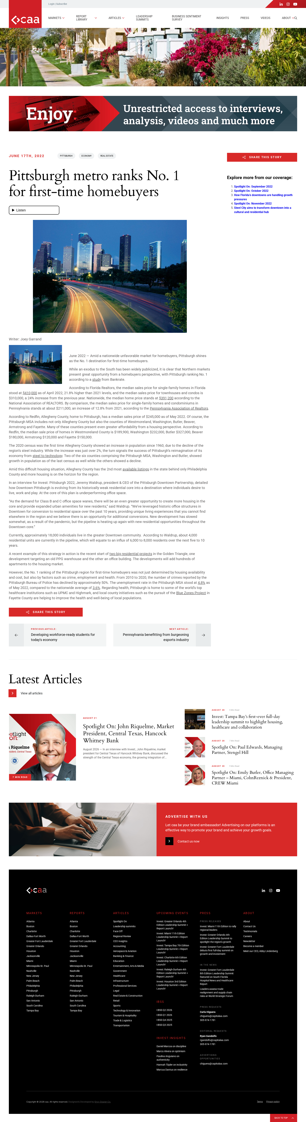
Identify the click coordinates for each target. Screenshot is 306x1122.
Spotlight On (120, 921)
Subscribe (61, 3)
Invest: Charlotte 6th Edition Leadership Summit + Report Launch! (172, 961)
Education (118, 961)
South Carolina (34, 1005)
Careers (247, 936)
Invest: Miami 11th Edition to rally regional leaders (218, 928)
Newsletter (249, 941)
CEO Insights (120, 941)
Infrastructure (121, 980)
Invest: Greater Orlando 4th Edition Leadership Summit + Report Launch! (172, 925)
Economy (86, 156)
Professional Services (125, 985)
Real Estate (106, 156)
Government (120, 970)
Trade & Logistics (122, 1020)
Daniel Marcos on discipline (171, 1046)
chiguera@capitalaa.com (214, 1016)
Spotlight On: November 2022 (253, 203)
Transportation (121, 1025)
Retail (116, 1000)
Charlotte (31, 931)
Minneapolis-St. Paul (37, 966)
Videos (265, 18)
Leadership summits (144, 18)
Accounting (119, 946)
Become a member (253, 946)
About (286, 18)
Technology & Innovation (126, 1010)
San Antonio (33, 1000)
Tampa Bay (32, 1010)
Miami (29, 961)
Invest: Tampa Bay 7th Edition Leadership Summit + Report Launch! (173, 949)
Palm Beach (32, 980)
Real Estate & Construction (128, 995)
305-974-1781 (208, 1020)
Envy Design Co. (103, 1101)
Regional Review (122, 936)
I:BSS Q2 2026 (164, 1010)
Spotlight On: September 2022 (253, 186)
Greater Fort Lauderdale (39, 941)
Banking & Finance (123, 956)
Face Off (118, 931)
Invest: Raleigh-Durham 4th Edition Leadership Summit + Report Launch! (172, 973)
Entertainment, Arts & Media (128, 966)
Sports (116, 1005)
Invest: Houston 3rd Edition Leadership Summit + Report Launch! (172, 985)
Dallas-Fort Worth (36, 936)
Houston (31, 951)
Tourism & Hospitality (125, 1015)
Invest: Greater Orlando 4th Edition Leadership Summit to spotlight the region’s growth (216, 938)
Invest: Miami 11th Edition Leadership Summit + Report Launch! (172, 937)
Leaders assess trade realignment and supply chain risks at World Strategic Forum (216, 992)
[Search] (295, 18)
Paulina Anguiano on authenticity (168, 1058)
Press (244, 18)
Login (51, 3)
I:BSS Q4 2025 (164, 1020)
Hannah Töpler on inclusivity (172, 1064)
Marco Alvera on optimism (171, 1051)
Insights (222, 18)
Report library (81, 18)
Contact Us (249, 926)
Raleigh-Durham (35, 995)
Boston (30, 926)
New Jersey (32, 975)
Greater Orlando (35, 946)
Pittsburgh (66, 156)
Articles (115, 18)
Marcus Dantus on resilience (172, 1069)
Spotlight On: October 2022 (251, 190)
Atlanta (30, 921)
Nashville (31, 970)
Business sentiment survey (186, 18)
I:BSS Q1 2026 (164, 1015)
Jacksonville (33, 956)
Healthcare (119, 975)
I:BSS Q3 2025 (164, 1024)
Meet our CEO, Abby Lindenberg (260, 951)
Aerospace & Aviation (125, 951)
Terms (260, 1101)
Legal (116, 990)
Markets (54, 18)
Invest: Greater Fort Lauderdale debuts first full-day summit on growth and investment (217, 950)
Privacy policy (273, 1101)
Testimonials (250, 931)
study (96, 379)
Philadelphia (33, 985)
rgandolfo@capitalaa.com (214, 1040)
